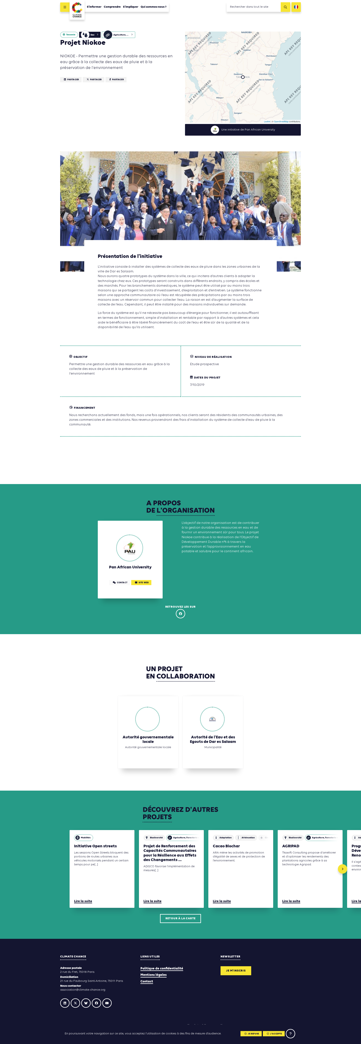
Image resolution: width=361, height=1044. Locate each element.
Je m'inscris (236, 971)
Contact (146, 982)
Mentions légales (153, 975)
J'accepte (276, 1034)
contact (122, 582)
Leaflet (267, 121)
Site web (144, 582)
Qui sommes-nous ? (154, 7)
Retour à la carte (180, 918)
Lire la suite (83, 901)
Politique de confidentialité (161, 969)
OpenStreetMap (281, 121)
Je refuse (253, 1034)
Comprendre (112, 7)
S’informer (94, 7)
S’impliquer (130, 7)
